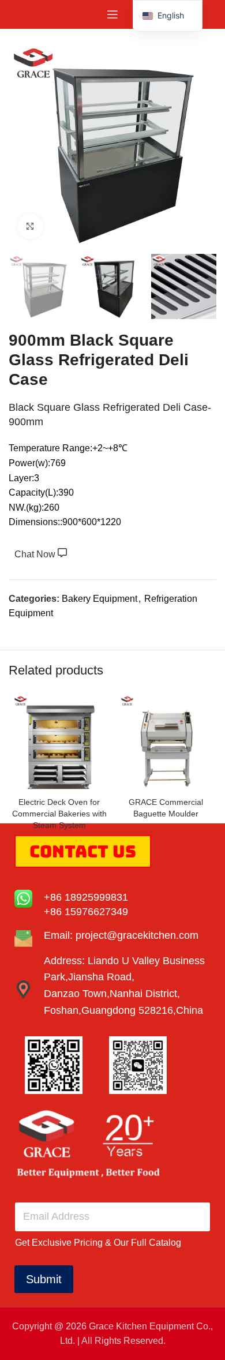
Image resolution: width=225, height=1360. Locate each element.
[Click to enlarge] (30, 226)
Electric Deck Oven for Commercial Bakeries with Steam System (59, 813)
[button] (167, 15)
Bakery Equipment (99, 599)
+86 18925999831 (86, 897)
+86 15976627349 (86, 911)
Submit (44, 1279)
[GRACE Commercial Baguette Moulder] (165, 741)
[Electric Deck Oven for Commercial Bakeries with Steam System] (59, 741)
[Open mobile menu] (112, 14)
